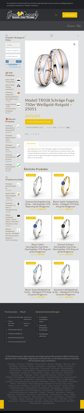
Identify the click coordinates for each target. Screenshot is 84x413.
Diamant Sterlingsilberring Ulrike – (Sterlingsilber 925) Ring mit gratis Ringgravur (37, 204)
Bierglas (59, 364)
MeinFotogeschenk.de (12, 329)
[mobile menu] (56, 15)
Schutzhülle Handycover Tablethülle (23, 392)
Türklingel (29, 399)
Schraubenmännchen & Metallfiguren (26, 390)
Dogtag (60, 366)
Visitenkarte (13, 401)
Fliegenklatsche (43, 370)
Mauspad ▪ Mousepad (39, 381)
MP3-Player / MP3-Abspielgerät (31, 383)
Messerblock (62, 381)
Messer (53, 381)
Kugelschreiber (70, 377)
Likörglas (50, 379)
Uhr (45, 399)
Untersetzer (53, 399)
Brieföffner (13, 366)
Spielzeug (11, 394)
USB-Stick (63, 399)
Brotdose (23, 366)
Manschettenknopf (22, 381)
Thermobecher (24, 396)
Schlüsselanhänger (16, 388)
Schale (65, 386)
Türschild (38, 399)
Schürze (68, 390)
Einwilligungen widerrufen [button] (43, 335)
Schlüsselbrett (31, 388)
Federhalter (34, 368)
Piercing (58, 383)
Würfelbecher (35, 403)
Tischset (49, 396)
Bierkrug (67, 364)
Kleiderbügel (30, 377)
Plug (64, 383)
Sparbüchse (60, 392)
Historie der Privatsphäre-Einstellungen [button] (43, 328)
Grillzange (28, 375)
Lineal (58, 379)
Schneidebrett (67, 388)
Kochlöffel (41, 377)
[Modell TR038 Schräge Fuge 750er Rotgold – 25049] (2, 404)
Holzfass (61, 375)
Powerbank (35, 386)
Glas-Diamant (56, 373)
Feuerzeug (45, 368)
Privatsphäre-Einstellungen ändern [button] (43, 319)
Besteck (51, 364)
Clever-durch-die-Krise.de (11, 323)
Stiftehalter (20, 394)
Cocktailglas (40, 366)
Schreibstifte (48, 390)
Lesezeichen (29, 379)
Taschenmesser (56, 394)
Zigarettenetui (48, 403)
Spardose (70, 392)
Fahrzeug (24, 368)
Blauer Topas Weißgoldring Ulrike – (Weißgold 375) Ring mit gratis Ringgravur (37, 292)
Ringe (55, 127)
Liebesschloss (40, 379)
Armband (21, 364)
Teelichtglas (12, 396)
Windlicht (70, 401)
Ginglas (47, 373)
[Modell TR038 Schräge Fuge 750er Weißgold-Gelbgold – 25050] (82, 404)
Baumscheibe (40, 364)
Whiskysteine (59, 401)
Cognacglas (51, 366)
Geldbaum (25, 373)
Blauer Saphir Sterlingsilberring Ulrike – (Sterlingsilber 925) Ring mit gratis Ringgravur (38, 248)
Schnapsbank (43, 388)
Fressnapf (55, 370)
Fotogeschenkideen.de (12, 333)
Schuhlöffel (58, 390)
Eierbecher (69, 366)
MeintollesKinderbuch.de (12, 338)
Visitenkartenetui (27, 401)
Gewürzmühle (36, 373)
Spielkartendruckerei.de (12, 317)
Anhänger (11, 364)
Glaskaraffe (68, 373)
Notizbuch (49, 383)
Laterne (19, 379)
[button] (74, 44)
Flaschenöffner (29, 370)
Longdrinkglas (68, 379)
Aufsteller (30, 364)
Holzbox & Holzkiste (48, 375)
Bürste (31, 366)
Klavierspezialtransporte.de (12, 342)
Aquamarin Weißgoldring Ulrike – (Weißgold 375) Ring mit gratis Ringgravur (65, 292)
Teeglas (72, 394)
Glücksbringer (17, 375)
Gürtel (36, 375)
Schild (71, 386)
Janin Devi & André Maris (28, 318)
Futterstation (14, 373)
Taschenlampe (42, 394)
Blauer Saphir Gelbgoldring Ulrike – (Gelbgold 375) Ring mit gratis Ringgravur (66, 204)
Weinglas (38, 401)
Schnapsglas (55, 388)
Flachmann (55, 368)
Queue (44, 386)
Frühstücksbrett (66, 370)
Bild (73, 364)
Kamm (68, 375)
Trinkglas (13, 399)
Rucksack (57, 386)
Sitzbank (50, 392)
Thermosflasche (38, 396)
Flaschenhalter (67, 368)
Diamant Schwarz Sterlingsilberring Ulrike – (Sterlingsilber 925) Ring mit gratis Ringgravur (66, 248)
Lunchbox (9, 381)
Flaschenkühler (16, 370)
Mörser (13, 383)
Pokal (70, 383)
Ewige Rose (14, 368)
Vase (71, 399)
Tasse (66, 394)
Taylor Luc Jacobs (27, 324)
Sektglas (42, 392)
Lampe (12, 379)
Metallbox (73, 381)
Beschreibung (31, 143)
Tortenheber (59, 396)
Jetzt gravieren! (70, 15)
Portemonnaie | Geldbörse (19, 386)
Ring (68, 127)
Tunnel (21, 399)
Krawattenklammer (55, 377)
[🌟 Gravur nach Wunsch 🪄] (22, 15)
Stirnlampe (31, 394)
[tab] (31, 143)
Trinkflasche (70, 396)
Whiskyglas (48, 401)
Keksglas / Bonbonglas (15, 377)
